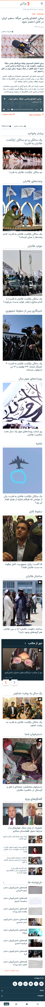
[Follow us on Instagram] (25, 984)
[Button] (7, 31)
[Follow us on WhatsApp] (20, 984)
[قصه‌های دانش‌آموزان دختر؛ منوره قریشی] (35, 890)
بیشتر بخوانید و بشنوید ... (11, 970)
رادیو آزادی (36, 102)
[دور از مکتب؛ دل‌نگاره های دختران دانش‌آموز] (22, 659)
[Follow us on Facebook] (41, 984)
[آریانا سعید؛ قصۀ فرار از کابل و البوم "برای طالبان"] (35, 839)
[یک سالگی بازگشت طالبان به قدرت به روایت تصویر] (22, 708)
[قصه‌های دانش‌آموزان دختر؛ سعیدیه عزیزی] (35, 901)
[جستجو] (37, 1004)
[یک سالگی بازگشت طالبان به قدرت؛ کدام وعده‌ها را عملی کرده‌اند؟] (22, 208)
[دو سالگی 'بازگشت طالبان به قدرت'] (22, 158)
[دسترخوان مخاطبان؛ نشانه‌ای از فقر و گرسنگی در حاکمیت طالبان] (22, 761)
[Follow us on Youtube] (31, 984)
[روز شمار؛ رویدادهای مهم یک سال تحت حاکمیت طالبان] (22, 406)
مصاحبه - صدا (38, 14)
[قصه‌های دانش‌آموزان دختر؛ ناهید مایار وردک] (35, 964)
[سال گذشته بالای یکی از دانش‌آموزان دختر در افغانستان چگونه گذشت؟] (35, 871)
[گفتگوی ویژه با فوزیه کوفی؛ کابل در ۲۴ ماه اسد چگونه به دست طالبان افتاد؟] (35, 850)
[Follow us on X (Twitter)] (36, 984)
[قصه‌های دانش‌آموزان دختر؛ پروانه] (35, 932)
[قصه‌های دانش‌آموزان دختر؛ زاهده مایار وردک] (35, 911)
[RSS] (15, 984)
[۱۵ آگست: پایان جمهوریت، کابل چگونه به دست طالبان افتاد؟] (22, 538)
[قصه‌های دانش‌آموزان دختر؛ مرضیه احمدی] (35, 943)
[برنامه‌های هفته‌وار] (16, 1004)
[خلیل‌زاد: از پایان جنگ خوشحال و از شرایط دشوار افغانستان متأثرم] (22, 814)
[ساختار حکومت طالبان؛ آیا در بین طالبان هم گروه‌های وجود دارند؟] (22, 603)
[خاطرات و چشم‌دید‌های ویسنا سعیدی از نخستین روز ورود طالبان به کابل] (35, 860)
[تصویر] (27, 1004)
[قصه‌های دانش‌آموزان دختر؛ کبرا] (35, 954)
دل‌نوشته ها (35, 882)
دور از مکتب (35, 643)
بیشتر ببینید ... (7, 677)
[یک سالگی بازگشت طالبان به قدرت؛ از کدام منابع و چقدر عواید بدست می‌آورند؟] (22, 273)
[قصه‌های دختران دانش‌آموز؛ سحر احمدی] (35, 922)
